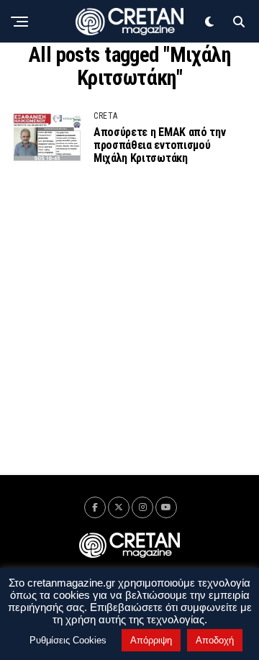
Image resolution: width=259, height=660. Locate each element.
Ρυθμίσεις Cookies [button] (67, 640)
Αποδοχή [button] (215, 640)
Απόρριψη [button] (151, 640)
